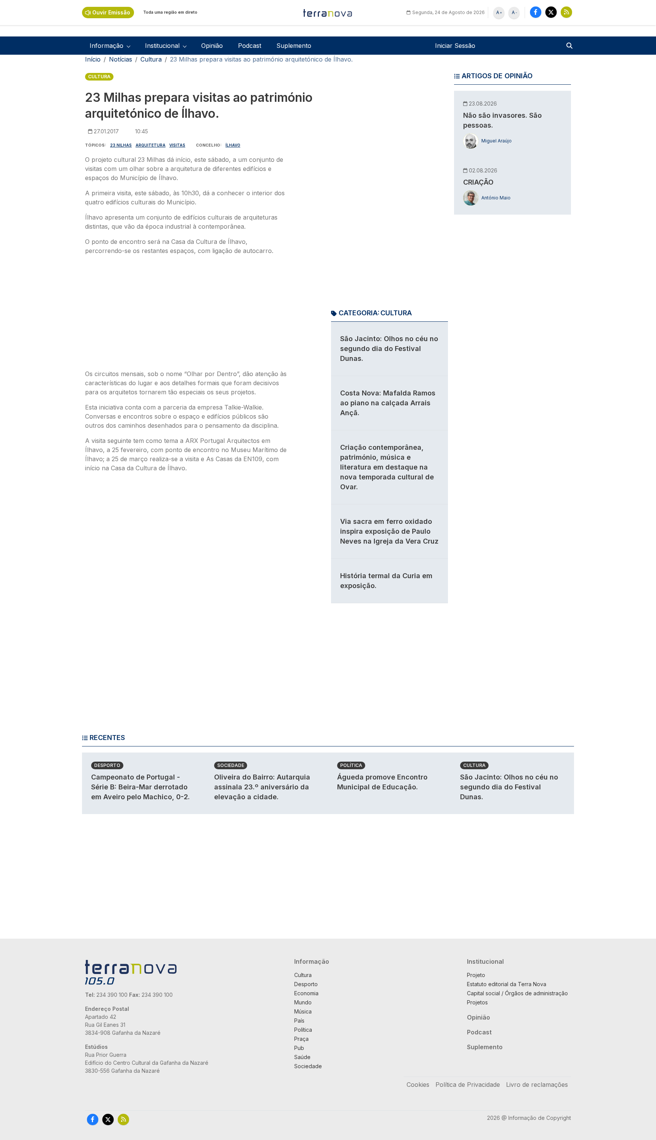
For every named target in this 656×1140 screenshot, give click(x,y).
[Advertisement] (187, 314)
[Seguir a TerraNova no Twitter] (551, 12)
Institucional (485, 961)
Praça (301, 1039)
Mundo (303, 1002)
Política (351, 765)
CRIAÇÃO (478, 182)
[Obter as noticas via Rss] (566, 12)
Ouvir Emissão (111, 12)
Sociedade (230, 765)
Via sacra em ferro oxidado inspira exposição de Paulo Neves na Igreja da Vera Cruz (389, 531)
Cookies (418, 1084)
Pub (299, 1048)
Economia (306, 993)
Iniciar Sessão (455, 45)
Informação (311, 961)
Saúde (302, 1057)
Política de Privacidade (467, 1084)
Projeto (476, 975)
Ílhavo (233, 145)
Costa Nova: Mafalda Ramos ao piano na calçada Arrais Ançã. (387, 403)
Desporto (107, 765)
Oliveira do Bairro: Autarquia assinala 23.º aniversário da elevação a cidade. (262, 787)
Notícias (120, 59)
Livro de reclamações (537, 1084)
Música (303, 1011)
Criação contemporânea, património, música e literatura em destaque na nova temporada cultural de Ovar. (387, 467)
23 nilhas (121, 145)
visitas (177, 145)
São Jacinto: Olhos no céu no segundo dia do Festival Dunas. (389, 348)
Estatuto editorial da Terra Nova (506, 984)
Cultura (151, 59)
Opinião (212, 45)
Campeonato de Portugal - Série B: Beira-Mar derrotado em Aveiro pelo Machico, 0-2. (140, 787)
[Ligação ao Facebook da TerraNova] (536, 12)
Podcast (249, 45)
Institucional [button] (162, 45)
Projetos (477, 1002)
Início (93, 59)
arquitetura (151, 145)
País (299, 1020)
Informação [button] (106, 45)
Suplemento (293, 45)
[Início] (328, 12)
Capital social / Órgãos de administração (517, 993)
